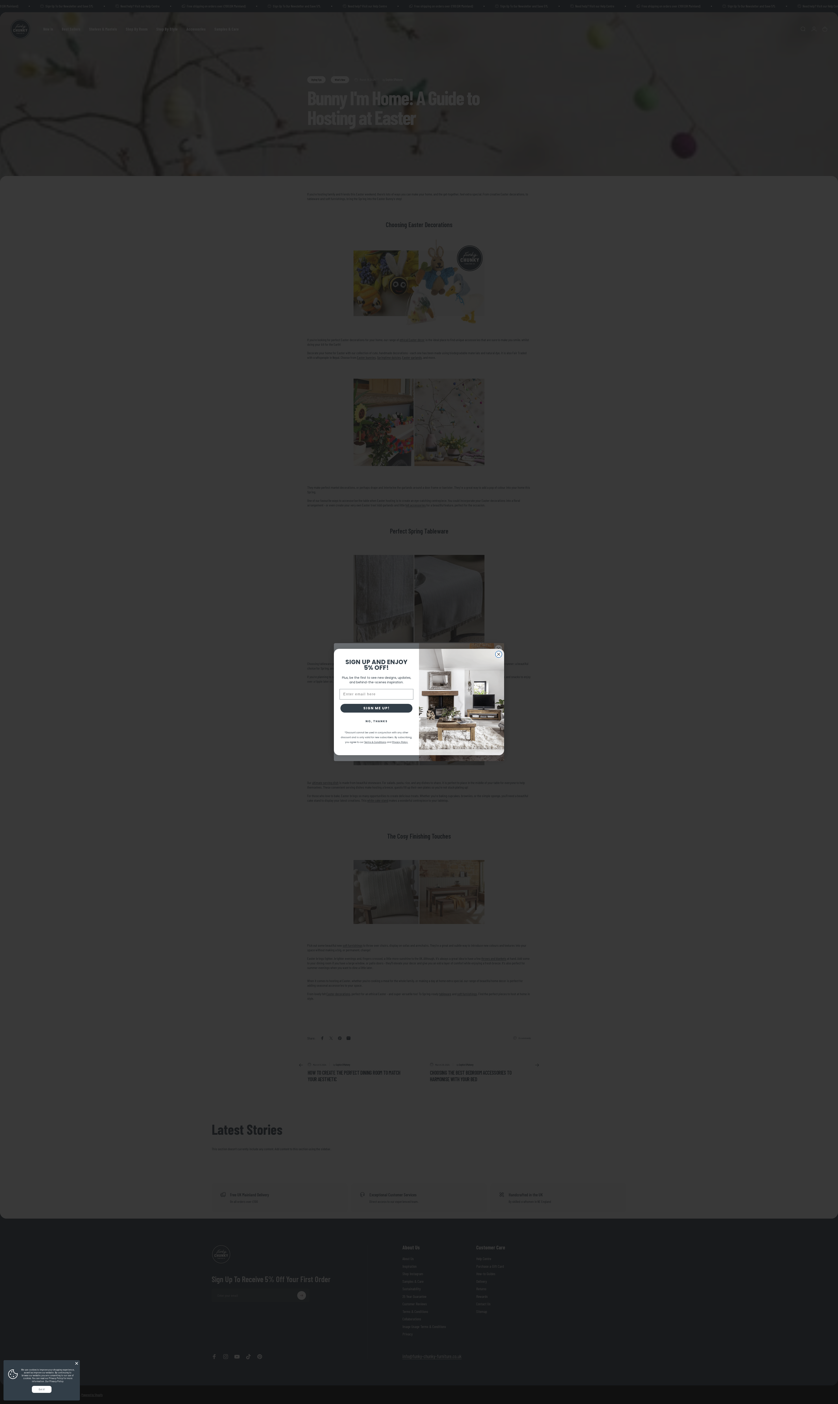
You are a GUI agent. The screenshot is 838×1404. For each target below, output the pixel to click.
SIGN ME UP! (376, 708)
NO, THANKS (377, 721)
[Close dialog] (498, 654)
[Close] (76, 1363)
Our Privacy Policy (54, 1381)
